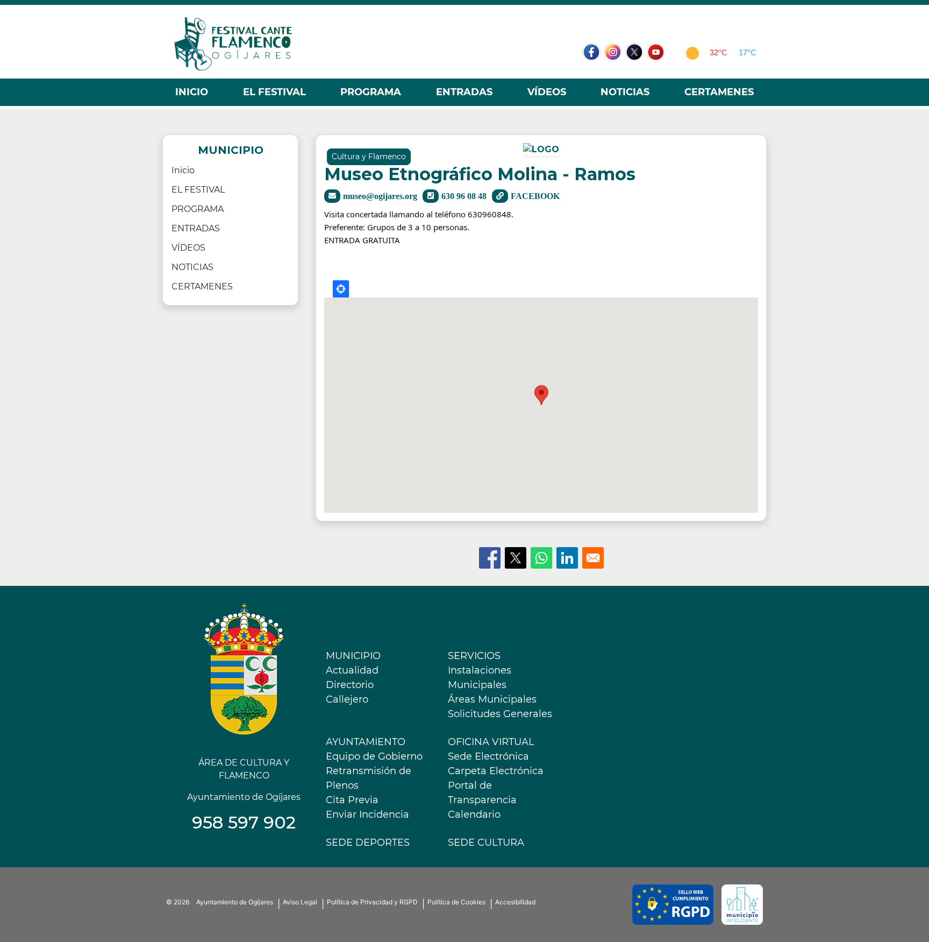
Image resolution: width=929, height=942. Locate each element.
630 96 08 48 (464, 196)
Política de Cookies (456, 902)
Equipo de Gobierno (374, 756)
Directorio (350, 685)
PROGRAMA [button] (370, 92)
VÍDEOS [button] (546, 92)
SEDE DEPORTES (368, 842)
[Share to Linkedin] (567, 558)
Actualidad (352, 670)
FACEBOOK (535, 196)
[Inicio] (233, 43)
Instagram (618, 72)
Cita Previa (352, 800)
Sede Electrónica (488, 756)
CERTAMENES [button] (719, 92)
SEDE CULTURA (486, 842)
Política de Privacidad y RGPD (372, 902)
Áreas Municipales (492, 699)
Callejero (347, 699)
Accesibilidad (515, 902)
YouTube (661, 72)
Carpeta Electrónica (496, 771)
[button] (541, 153)
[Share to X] (515, 558)
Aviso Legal (300, 902)
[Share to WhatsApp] (541, 558)
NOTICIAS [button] (625, 92)
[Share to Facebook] (490, 558)
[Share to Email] (593, 558)
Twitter (635, 72)
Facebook (596, 72)
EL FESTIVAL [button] (274, 92)
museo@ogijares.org (380, 196)
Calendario (474, 814)
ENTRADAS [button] (464, 92)
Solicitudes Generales (500, 714)
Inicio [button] (191, 92)
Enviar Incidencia (367, 814)
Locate (341, 289)
